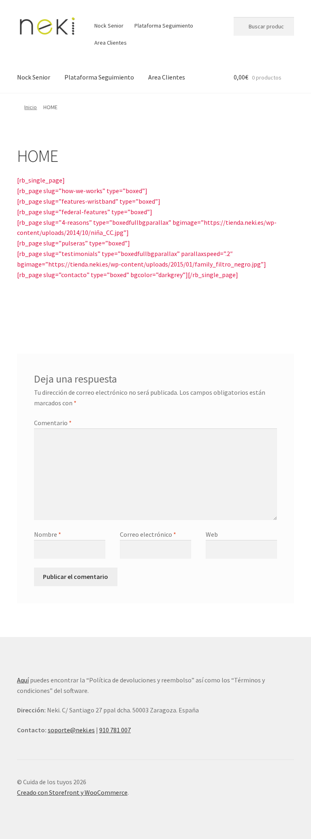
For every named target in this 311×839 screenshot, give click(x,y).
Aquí (23, 680)
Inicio (30, 107)
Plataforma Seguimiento (163, 25)
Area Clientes (110, 42)
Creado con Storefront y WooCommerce (72, 792)
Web (212, 534)
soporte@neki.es (71, 730)
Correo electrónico (148, 534)
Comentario (53, 423)
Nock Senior (109, 25)
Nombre (47, 534)
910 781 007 (115, 730)
